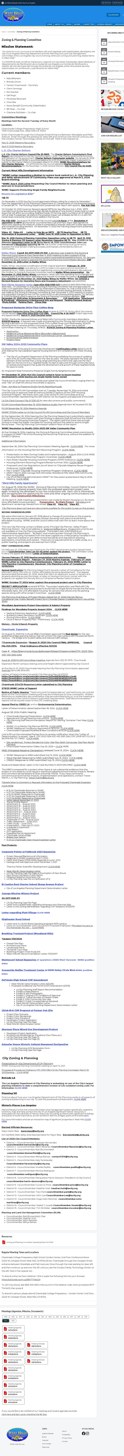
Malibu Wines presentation (70, 272)
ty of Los (16, 356)
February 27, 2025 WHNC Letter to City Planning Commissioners (46, 560)
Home (49, 24)
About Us (59, 24)
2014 (5, 1321)
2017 (71, 1317)
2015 (86, 1317)
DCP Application (14, 831)
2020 (50, 1317)
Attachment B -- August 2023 (21, 806)
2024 (20, 1317)
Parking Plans (26, 302)
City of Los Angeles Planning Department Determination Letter (46, 1005)
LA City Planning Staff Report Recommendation (39, 989)
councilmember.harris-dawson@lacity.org (30, 1181)
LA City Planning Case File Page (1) (23, 1037)
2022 (35, 1317)
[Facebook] (83, 1434)
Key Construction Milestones (28, 496)
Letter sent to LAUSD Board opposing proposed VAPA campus (37, 924)
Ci (12, 356)
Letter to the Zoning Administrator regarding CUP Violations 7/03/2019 (40, 906)
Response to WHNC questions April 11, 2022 (27, 858)
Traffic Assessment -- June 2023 (22, 821)
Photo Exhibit (9, 302)
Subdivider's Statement (18, 827)
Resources (45, 1447)
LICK (20, 479)
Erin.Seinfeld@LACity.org (76, 1135)
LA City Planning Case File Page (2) (23, 1039)
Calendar (113, 15)
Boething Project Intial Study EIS (23, 952)
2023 (28, 1317)
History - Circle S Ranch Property (20, 624)
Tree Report (13, 829)
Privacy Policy (67, 1438)
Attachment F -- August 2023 (21, 816)
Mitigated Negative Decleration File (24, 877)
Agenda (6, 670)
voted (55, 221)
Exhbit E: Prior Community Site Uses (33, 999)
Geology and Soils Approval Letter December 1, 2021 (32, 862)
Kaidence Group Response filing (23, 335)
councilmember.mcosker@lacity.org (71, 1208)
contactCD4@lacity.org (65, 1156)
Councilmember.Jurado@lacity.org (72, 1205)
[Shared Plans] (33, 302)
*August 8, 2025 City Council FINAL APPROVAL (54, 642)
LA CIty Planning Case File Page (22, 873)
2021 (42, 1317)
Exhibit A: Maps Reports (27, 991)
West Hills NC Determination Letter (33, 1003)
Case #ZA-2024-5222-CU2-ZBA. (33, 313)
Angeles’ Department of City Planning (39, 356)
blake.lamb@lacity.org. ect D (61, 529)
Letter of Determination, (46, 553)
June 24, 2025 (9, 660)
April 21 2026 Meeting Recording (17, 146)
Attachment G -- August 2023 (21, 818)
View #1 (51, 504)
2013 (13, 1321)
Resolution (80, 221)
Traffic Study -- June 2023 (19, 823)
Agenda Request (105, 24)
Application (74, 298)
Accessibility (66, 1434)
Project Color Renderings (19, 1016)
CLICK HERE (68, 450)
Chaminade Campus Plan (19, 835)
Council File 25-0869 (38, 154)
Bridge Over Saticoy (16, 837)
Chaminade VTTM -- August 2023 (23, 820)
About (64, 1431)
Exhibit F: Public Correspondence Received (37, 1001)
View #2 (63, 504)
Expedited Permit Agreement (21, 833)
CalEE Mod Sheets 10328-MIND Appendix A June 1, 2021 (33, 860)
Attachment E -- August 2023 (21, 814)
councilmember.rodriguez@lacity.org (27, 1174)
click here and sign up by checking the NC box (24, 1414)
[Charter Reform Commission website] (74, 158)
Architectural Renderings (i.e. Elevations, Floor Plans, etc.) (34, 1035)
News (68, 24)
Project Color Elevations (18, 1018)
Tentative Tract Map (17, 949)
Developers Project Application (22, 1020)
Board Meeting (114, 52)
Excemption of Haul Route (52, 873)
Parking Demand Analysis (78, 300)
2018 (64, 1317)
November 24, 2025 (31, 279)
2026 (5, 1317)
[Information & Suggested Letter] (37, 234)
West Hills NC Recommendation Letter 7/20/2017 (32, 954)
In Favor (62, 221)
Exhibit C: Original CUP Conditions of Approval (38, 995)
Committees (88, 24)
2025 (13, 1317)
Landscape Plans (15, 947)
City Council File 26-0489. (78, 166)
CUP (65, 298)
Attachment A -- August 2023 (21, 804)
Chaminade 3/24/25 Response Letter (22, 684)
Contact (65, 1441)
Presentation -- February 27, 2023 (23, 825)
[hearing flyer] (79, 232)
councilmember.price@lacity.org (70, 1185)
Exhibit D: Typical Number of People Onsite (37, 997)
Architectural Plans (17, 945)
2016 (78, 1317)
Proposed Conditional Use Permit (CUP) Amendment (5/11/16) (40, 986)
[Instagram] (87, 1434)
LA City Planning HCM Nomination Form (30, 1048)
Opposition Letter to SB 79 (25, 242)
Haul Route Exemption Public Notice (25, 875)
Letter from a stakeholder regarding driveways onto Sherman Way (39, 905)
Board (77, 24)
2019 (57, 1317)
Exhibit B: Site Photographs (29, 993)
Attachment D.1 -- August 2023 (22, 812)
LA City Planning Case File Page (22, 1022)
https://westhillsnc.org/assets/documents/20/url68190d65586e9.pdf (39, 680)
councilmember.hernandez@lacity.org (27, 1144)
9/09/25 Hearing (10, 321)
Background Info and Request (47, 300)
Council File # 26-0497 (63, 313)
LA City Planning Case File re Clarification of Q (28, 879)
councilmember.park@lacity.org (63, 1192)
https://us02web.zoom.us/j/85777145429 (21, 1280)
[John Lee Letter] (70, 552)
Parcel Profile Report (17, 802)
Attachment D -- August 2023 (21, 810)
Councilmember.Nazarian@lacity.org (71, 1147)
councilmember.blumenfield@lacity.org (28, 1153)
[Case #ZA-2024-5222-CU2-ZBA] (49, 313)
